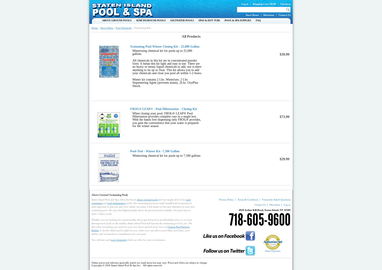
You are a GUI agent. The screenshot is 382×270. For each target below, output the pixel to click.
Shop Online (106, 28)
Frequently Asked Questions (276, 199)
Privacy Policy (226, 199)
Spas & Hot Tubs (209, 20)
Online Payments (273, 251)
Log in (244, 4)
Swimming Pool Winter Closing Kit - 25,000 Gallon (164, 46)
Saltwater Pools (182, 20)
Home (95, 28)
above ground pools (147, 199)
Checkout (285, 4)
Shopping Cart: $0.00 (264, 4)
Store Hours (252, 15)
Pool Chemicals (124, 28)
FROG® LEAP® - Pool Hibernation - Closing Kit (163, 109)
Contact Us (284, 15)
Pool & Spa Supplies (238, 20)
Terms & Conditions (248, 199)
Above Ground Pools (117, 20)
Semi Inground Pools (151, 20)
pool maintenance (116, 203)
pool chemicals (118, 240)
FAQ (258, 20)
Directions (268, 15)
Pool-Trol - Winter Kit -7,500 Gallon (155, 151)
